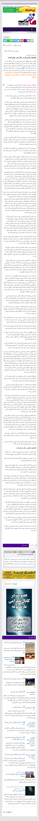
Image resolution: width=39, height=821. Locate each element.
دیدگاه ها (32, 545)
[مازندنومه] (27, 19)
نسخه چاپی (6, 37)
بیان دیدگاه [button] (24, 545)
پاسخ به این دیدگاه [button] (8, 552)
